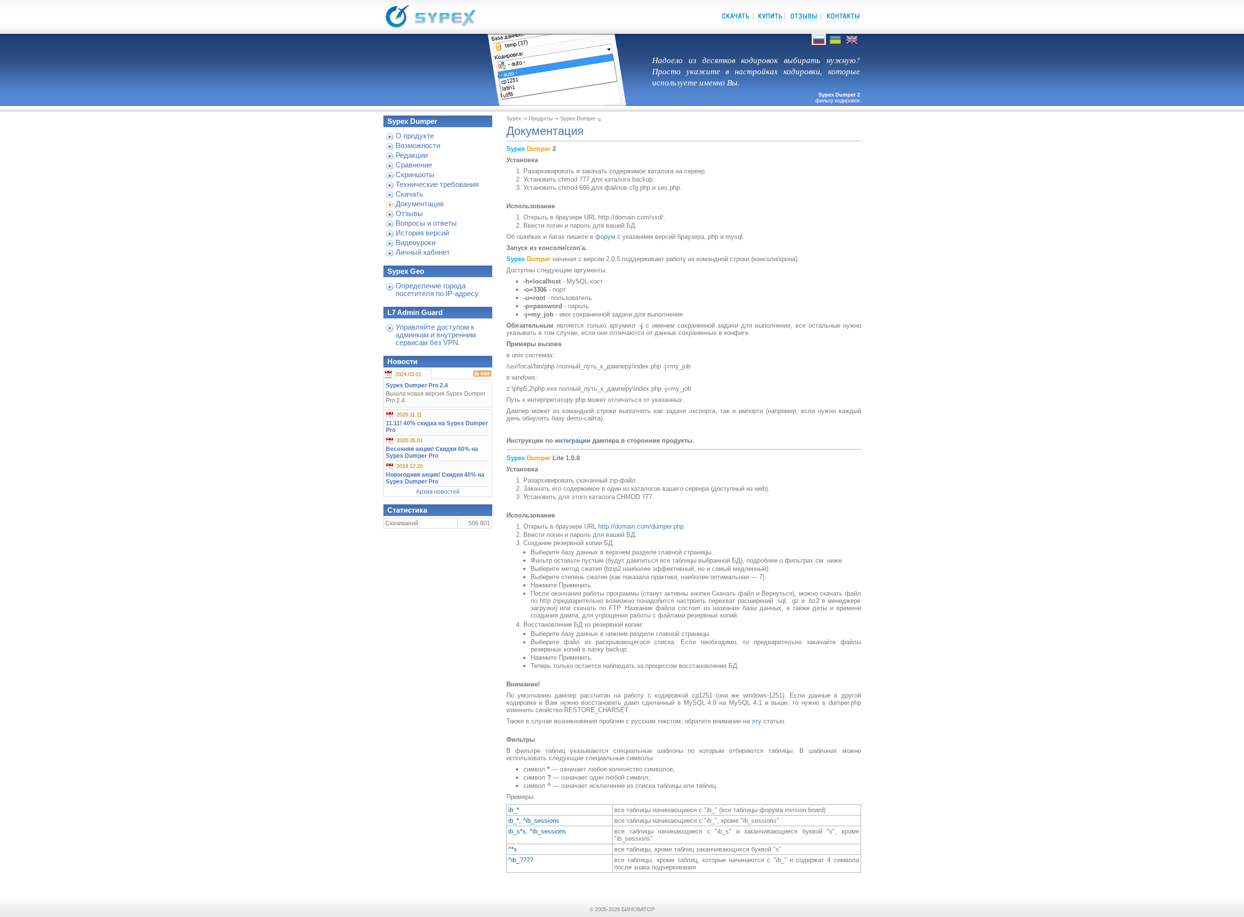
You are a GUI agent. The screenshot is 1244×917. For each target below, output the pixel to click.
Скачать (409, 194)
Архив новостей (438, 491)
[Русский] (819, 44)
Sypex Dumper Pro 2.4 (417, 385)
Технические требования (437, 184)
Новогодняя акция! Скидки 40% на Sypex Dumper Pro (435, 478)
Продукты (541, 118)
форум (605, 236)
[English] (852, 44)
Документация (420, 204)
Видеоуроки (415, 243)
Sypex (513, 118)
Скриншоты (415, 175)
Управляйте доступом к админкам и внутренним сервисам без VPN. (436, 335)
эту (756, 721)
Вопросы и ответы (426, 223)
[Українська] (835, 44)
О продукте (415, 136)
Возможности (418, 146)
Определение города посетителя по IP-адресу (437, 290)
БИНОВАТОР (638, 909)
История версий (422, 233)
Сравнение (414, 165)
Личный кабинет (423, 252)
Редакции (412, 155)
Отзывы (409, 213)
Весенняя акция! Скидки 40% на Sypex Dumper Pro (432, 452)
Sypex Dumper (578, 118)
